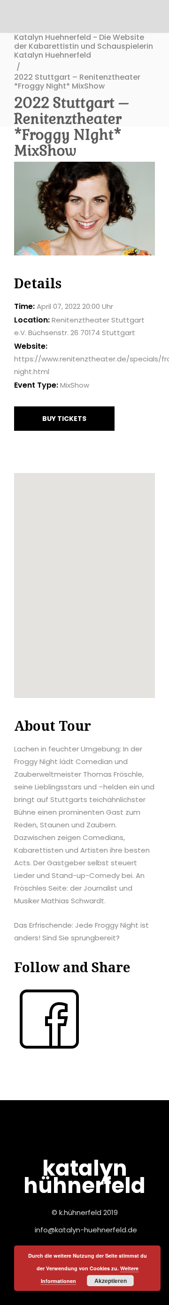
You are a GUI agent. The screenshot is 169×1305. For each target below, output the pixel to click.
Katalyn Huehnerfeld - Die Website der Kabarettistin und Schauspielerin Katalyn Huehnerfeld (83, 46)
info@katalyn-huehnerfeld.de (86, 1230)
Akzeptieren (110, 1280)
